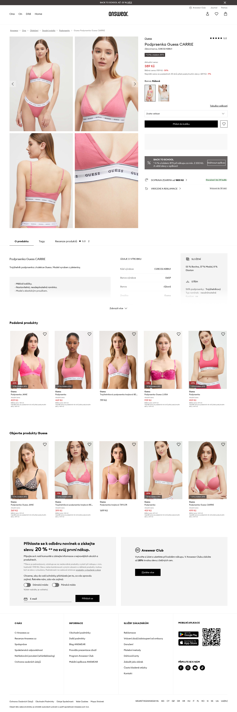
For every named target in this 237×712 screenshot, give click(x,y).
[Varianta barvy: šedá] (163, 93)
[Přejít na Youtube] (195, 668)
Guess (148, 38)
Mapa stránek (97, 701)
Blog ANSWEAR (77, 644)
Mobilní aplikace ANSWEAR (83, 661)
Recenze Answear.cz (25, 638)
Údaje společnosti (65, 701)
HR (183, 701)
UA (217, 701)
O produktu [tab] (22, 241)
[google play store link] (188, 634)
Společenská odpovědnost (29, 650)
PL (198, 701)
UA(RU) (224, 701)
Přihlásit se (87, 598)
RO (203, 701)
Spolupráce (21, 644)
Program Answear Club (81, 655)
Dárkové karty (131, 655)
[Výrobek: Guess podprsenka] (74, 360)
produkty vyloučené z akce (88, 570)
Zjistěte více (148, 572)
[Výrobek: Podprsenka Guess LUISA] (163, 360)
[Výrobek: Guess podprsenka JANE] (29, 360)
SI (207, 701)
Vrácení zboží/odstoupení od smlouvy (143, 638)
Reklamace (130, 632)
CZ (173, 701)
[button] (186, 113)
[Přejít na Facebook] (180, 668)
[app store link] (188, 642)
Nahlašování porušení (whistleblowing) (35, 655)
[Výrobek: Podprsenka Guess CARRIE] (207, 470)
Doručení (128, 644)
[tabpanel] (118, 279)
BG (162, 701)
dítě (28, 13)
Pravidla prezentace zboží (82, 650)
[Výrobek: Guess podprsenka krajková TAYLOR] (118, 470)
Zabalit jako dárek (133, 661)
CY (168, 701)
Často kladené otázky (135, 667)
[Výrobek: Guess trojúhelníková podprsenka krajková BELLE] (118, 360)
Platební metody (132, 650)
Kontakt (128, 673)
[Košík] (225, 14)
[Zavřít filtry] (224, 2)
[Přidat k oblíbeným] (223, 124)
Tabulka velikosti (218, 105)
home (38, 13)
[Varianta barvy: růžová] (150, 93)
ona (12, 13)
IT (193, 701)
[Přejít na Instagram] (188, 668)
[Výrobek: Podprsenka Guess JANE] (29, 470)
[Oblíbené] (216, 14)
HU (189, 701)
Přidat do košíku (181, 124)
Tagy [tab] (42, 241)
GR (178, 701)
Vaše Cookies (82, 701)
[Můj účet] (207, 14)
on (20, 13)
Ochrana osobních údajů (28, 661)
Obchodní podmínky (80, 632)
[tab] (72, 241)
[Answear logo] (118, 13)
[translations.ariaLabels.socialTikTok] (202, 668)
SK (212, 701)
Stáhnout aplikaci (216, 162)
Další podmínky (77, 638)
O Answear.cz (22, 632)
